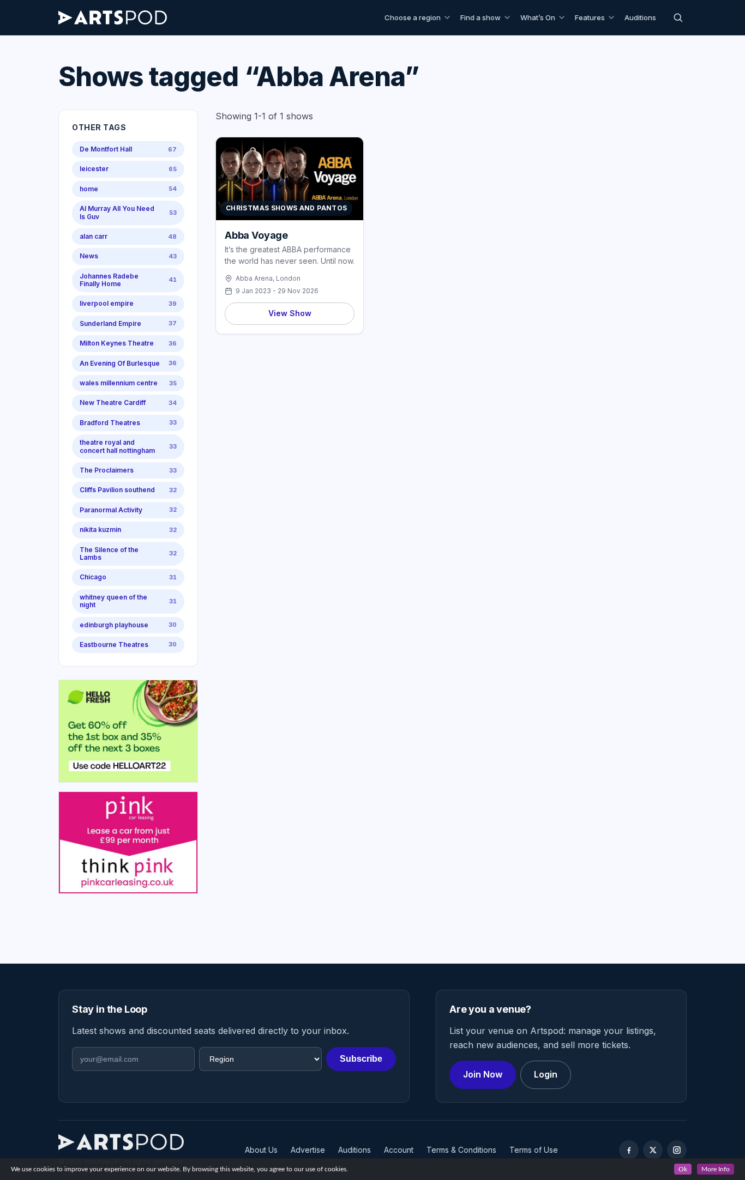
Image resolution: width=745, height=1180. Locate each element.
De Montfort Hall (128, 149)
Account (398, 1149)
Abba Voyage (256, 235)
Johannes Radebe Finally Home (128, 280)
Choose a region (412, 17)
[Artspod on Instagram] (677, 1150)
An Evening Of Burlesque (128, 363)
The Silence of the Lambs (128, 553)
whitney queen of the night (128, 601)
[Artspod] (121, 1142)
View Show (289, 313)
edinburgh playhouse (128, 625)
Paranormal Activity (128, 510)
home (128, 189)
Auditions (640, 17)
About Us (261, 1149)
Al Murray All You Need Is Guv (128, 212)
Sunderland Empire (128, 323)
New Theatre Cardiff (128, 402)
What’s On (537, 17)
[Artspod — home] (112, 17)
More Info (715, 1169)
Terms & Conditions (461, 1149)
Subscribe (361, 1058)
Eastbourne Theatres (128, 644)
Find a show (480, 17)
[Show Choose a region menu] (449, 17)
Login (545, 1074)
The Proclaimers (128, 470)
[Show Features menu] (613, 17)
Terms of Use (533, 1149)
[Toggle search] (678, 17)
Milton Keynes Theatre (128, 343)
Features (590, 17)
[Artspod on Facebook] (629, 1150)
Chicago (128, 577)
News (128, 256)
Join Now (482, 1074)
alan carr (128, 236)
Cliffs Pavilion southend (128, 490)
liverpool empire (128, 303)
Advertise (308, 1149)
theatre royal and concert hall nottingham (128, 446)
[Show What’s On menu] (563, 17)
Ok (682, 1169)
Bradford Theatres (128, 423)
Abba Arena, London (268, 278)
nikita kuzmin (128, 529)
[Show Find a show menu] (509, 17)
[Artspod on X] (653, 1150)
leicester (128, 169)
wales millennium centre (128, 383)
